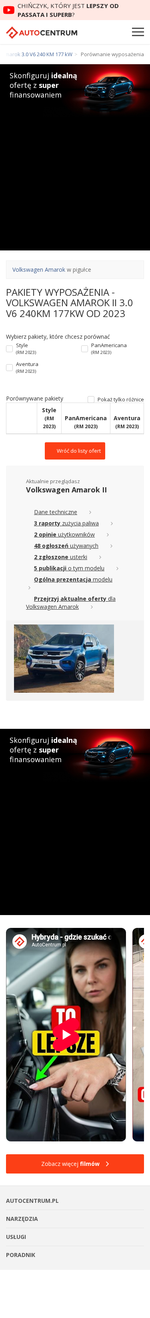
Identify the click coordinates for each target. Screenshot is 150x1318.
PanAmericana (109, 348)
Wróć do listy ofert (78, 450)
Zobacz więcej (70, 1163)
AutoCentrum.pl (41, 32)
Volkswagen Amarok (38, 269)
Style (26, 348)
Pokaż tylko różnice (121, 399)
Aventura (27, 367)
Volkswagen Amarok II (66, 489)
